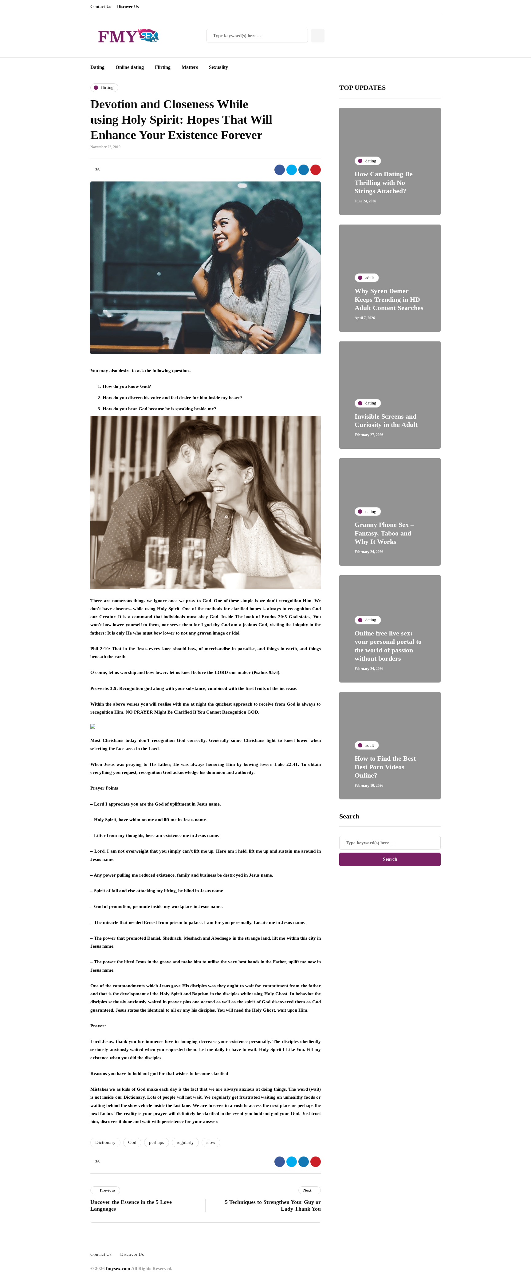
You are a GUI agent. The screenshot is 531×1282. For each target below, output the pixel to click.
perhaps (156, 1142)
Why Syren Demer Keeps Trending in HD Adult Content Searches (389, 299)
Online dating (130, 67)
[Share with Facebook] (279, 170)
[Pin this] (315, 170)
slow (210, 1142)
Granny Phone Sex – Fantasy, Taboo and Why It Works (384, 533)
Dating (97, 67)
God (132, 1142)
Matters (190, 67)
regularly (185, 1142)
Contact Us (100, 6)
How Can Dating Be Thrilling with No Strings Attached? (384, 182)
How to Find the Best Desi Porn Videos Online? (385, 766)
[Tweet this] (291, 170)
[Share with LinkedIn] (303, 170)
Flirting (163, 67)
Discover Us (128, 6)
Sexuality (218, 67)
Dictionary (105, 1142)
